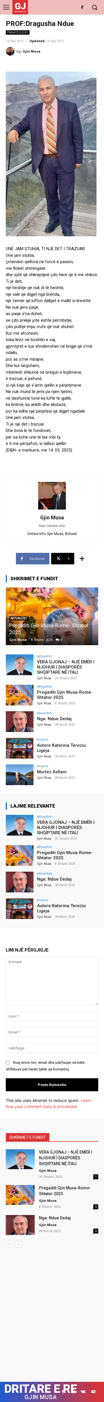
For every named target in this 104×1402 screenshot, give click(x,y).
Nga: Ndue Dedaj (31, 632)
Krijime (42, 739)
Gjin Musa (31, 51)
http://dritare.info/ (52, 526)
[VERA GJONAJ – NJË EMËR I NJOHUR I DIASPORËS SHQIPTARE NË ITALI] (20, 664)
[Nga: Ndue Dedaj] (55, 616)
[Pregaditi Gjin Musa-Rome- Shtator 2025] (20, 695)
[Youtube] (93, 1392)
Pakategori (17, 32)
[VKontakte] (83, 1392)
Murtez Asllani (51, 771)
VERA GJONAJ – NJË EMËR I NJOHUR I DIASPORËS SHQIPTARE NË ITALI (65, 667)
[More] (82, 558)
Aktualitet (44, 656)
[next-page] (18, 1244)
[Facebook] (82, 7)
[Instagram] (73, 1392)
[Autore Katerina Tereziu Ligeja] (20, 748)
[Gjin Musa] (11, 51)
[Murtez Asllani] (20, 774)
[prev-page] (9, 1244)
